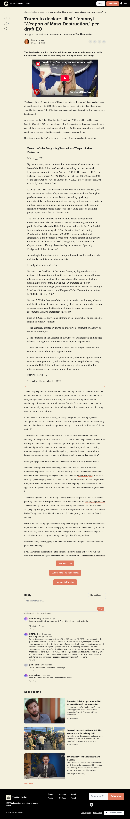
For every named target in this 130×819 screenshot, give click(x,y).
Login (101, 3)
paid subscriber (79, 55)
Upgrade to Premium (65, 582)
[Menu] (121, 3)
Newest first (95, 595)
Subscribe (112, 3)
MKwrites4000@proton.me (92, 555)
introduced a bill (61, 483)
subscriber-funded (52, 52)
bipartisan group (85, 475)
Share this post (65, 563)
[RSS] (91, 805)
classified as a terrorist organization (66, 509)
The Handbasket (30, 12)
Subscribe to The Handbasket (65, 573)
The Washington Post (79, 535)
